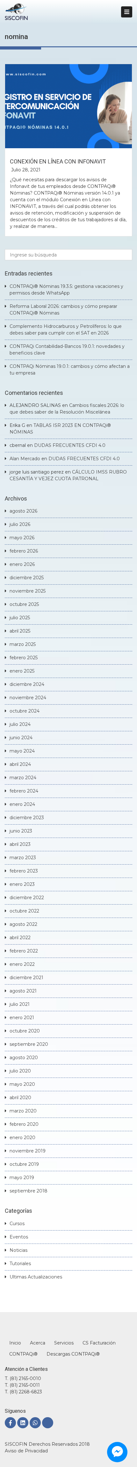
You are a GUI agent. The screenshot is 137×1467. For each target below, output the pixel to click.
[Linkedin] (22, 1422)
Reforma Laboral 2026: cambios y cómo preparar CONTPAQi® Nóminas (63, 309)
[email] (47, 1422)
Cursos (17, 1223)
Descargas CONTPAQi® (73, 1354)
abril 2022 (20, 937)
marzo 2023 (23, 857)
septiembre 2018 (28, 1191)
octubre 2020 (25, 1031)
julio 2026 (20, 524)
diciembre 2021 (26, 977)
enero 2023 (22, 884)
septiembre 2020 (29, 1044)
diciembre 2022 (27, 897)
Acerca (37, 1343)
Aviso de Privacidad (26, 1451)
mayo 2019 (22, 1177)
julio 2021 (20, 1004)
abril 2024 (20, 764)
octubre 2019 (24, 1164)
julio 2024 (20, 724)
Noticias (18, 1250)
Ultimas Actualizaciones (36, 1277)
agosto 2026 (23, 511)
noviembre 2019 (28, 1151)
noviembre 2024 (28, 697)
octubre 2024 (25, 711)
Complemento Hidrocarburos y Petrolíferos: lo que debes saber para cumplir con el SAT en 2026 (66, 329)
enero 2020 (22, 1137)
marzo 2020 (23, 1111)
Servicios (64, 1343)
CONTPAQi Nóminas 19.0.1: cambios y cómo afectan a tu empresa (70, 369)
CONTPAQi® (23, 1354)
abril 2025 (20, 631)
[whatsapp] (35, 1422)
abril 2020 (20, 1097)
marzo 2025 (23, 644)
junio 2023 (21, 831)
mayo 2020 (22, 1084)
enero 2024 (22, 804)
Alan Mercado (25, 458)
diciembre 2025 (27, 578)
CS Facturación (99, 1343)
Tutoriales (20, 1263)
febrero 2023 (24, 871)
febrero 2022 (24, 951)
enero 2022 (22, 964)
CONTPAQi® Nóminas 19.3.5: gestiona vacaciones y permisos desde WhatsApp (66, 289)
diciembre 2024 (27, 684)
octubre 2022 (24, 911)
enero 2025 (22, 671)
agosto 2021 (23, 991)
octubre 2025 (24, 604)
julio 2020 (20, 1071)
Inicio (15, 1343)
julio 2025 (20, 618)
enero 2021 (22, 1017)
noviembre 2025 (28, 591)
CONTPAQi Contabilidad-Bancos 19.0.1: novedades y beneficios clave (67, 349)
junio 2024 (21, 737)
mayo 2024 (22, 751)
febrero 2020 (24, 1124)
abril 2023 (20, 844)
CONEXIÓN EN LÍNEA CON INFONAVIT (58, 161)
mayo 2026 (22, 538)
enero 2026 (22, 564)
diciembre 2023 (27, 817)
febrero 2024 (24, 791)
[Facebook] (10, 1422)
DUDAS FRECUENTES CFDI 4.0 (69, 445)
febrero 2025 (24, 657)
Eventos (19, 1237)
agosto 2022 (23, 924)
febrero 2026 (24, 551)
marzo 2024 (23, 777)
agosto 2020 (24, 1057)
